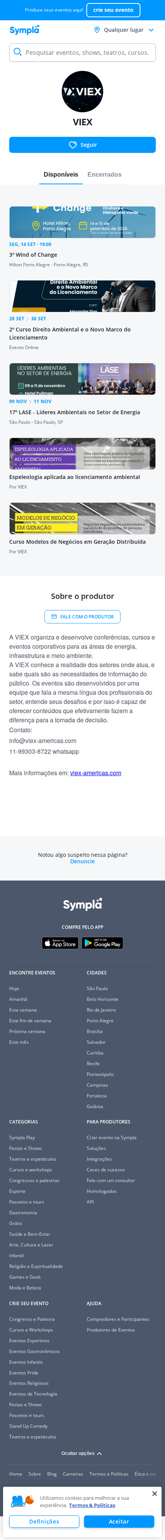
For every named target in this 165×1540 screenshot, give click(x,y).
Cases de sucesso (106, 1169)
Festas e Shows (25, 1148)
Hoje (14, 988)
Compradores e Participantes (118, 1319)
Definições (44, 1521)
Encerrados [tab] (104, 174)
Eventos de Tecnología (33, 1394)
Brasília (95, 1031)
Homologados (102, 1191)
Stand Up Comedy (28, 1426)
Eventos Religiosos (29, 1383)
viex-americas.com (95, 772)
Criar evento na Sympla (112, 1137)
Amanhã (18, 999)
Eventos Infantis (26, 1362)
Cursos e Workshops (31, 1330)
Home (15, 1474)
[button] (22, 1501)
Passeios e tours (26, 1202)
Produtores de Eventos (111, 1330)
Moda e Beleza (25, 1287)
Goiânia (95, 1106)
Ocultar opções (78, 1453)
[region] (82, 1512)
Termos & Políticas (92, 1505)
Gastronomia (23, 1212)
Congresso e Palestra (32, 1319)
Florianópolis (100, 1074)
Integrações (99, 1159)
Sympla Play (22, 1137)
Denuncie (82, 861)
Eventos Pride (23, 1372)
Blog (52, 1474)
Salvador (96, 1042)
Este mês (19, 1042)
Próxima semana (27, 1031)
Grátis (15, 1223)
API (90, 1202)
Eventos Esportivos (29, 1340)
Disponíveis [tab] (61, 174)
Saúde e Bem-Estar (29, 1234)
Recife (93, 1063)
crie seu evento (113, 9)
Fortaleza (97, 1095)
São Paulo (97, 988)
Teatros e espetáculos (32, 1159)
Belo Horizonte (103, 999)
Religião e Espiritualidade (36, 1266)
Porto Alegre (100, 1020)
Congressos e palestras (34, 1180)
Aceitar (119, 1521)
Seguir (89, 144)
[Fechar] (154, 1493)
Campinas (97, 1085)
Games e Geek (25, 1277)
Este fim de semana (30, 1020)
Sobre (34, 1474)
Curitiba (95, 1053)
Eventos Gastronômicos (34, 1351)
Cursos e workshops (30, 1169)
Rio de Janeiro (101, 1010)
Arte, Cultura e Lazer (31, 1245)
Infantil (16, 1255)
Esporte (17, 1191)
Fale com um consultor (111, 1180)
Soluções (96, 1148)
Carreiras (73, 1474)
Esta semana (23, 1010)
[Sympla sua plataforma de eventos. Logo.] (24, 30)
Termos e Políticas (109, 1474)
